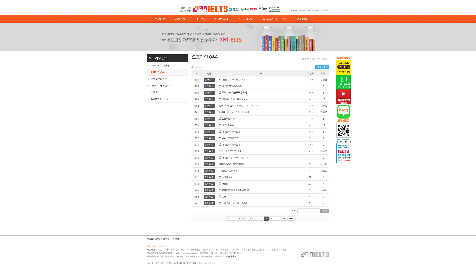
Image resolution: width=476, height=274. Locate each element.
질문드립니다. (228, 125)
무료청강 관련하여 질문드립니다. (234, 79)
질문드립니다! (228, 118)
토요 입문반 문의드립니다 (230, 151)
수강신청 (160, 18)
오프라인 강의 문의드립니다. (235, 99)
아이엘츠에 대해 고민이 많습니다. (234, 112)
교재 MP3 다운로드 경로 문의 (235, 92)
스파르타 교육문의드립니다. (235, 203)
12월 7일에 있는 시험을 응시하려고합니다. (238, 105)
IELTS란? (200, 18)
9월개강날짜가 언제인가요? (231, 164)
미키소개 (180, 18)
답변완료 (209, 79)
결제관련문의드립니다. (232, 86)
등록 (224, 196)
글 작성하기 (322, 67)
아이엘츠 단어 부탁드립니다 (234, 157)
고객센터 (301, 18)
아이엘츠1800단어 (230, 138)
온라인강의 (221, 18)
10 (277, 218)
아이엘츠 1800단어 (231, 131)
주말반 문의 (227, 177)
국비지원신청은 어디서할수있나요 (234, 190)
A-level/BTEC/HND (275, 18)
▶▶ (291, 218)
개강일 (225, 183)
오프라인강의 (245, 18)
